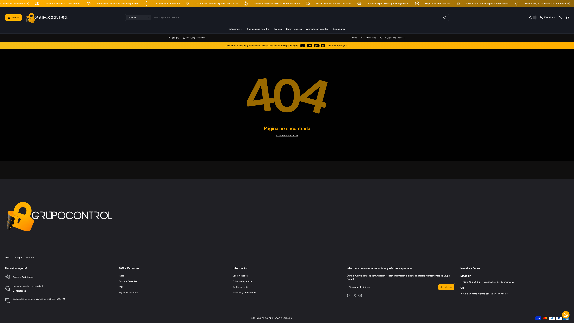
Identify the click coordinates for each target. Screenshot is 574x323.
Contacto (29, 257)
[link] (237, 29)
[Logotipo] (48, 17)
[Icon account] (560, 17)
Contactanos (19, 291)
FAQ (380, 38)
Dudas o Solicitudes (23, 277)
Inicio (354, 38)
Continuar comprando (287, 135)
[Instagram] (169, 38)
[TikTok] (173, 38)
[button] (13, 17)
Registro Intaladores (394, 38)
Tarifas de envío (240, 287)
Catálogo (17, 257)
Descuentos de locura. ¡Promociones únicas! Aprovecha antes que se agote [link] (275, 45)
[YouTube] (177, 38)
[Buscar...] (444, 17)
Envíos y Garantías (368, 38)
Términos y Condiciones (244, 292)
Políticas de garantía (242, 281)
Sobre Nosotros (240, 275)
